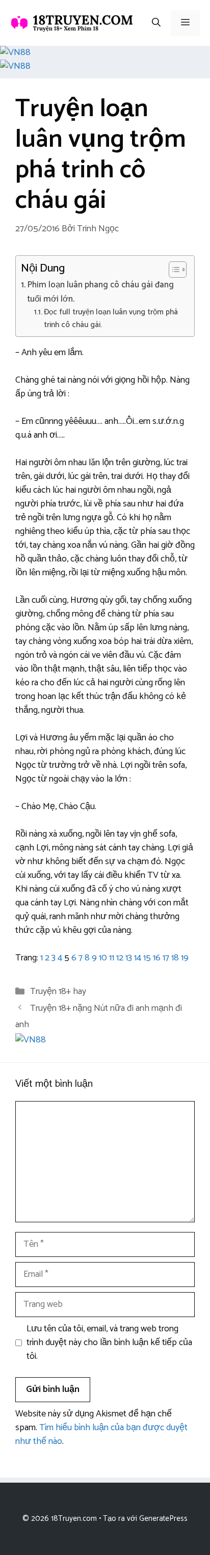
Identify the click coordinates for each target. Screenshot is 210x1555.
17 (166, 958)
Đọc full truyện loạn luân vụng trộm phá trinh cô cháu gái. (111, 318)
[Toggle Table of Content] (172, 269)
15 (147, 958)
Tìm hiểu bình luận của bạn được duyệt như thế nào (101, 1434)
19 (185, 958)
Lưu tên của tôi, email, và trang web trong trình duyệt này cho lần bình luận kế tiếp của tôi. (109, 1342)
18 (175, 958)
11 (111, 958)
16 (157, 958)
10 (103, 958)
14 (137, 958)
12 (119, 958)
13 (128, 958)
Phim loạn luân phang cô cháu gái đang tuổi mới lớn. (100, 292)
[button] (156, 23)
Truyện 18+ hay (58, 991)
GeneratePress (163, 1518)
